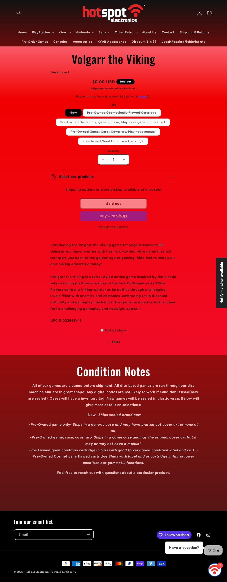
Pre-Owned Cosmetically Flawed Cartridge (124, 114)
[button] (18, 13)
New (76, 114)
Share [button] (116, 342)
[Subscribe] (88, 534)
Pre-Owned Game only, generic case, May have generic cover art (115, 123)
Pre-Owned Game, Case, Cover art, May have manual (115, 133)
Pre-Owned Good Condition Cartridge (115, 142)
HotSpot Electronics (37, 572)
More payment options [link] (113, 226)
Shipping (97, 88)
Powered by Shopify (63, 572)
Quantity (113, 151)
